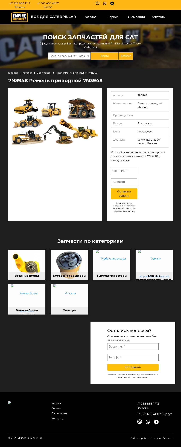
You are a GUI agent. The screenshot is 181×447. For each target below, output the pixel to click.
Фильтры (69, 310)
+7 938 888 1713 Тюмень (20, 5)
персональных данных (124, 211)
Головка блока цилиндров (27, 311)
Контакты (158, 17)
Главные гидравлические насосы (154, 277)
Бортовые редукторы (69, 275)
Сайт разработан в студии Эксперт (152, 438)
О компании (136, 17)
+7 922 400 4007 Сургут (48, 5)
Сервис (112, 17)
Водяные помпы (27, 275)
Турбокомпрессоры (112, 275)
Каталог (90, 17)
